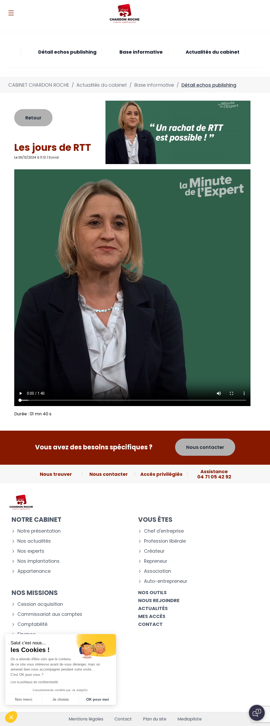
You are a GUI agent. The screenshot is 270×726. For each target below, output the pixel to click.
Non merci (23, 699)
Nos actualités (34, 541)
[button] (11, 717)
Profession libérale (165, 541)
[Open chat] (257, 713)
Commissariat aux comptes (49, 614)
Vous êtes (155, 519)
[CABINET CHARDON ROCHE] (124, 13)
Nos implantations (38, 561)
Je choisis (60, 699)
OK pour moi (97, 699)
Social (54, 157)
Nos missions (35, 592)
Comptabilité (32, 624)
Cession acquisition (40, 604)
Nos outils (152, 592)
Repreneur (155, 561)
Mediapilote (189, 719)
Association (157, 571)
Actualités (153, 608)
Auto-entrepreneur (165, 581)
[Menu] (11, 13)
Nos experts (30, 551)
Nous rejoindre (159, 600)
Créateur (154, 551)
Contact (150, 624)
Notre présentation (39, 531)
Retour (33, 117)
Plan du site (154, 719)
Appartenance (34, 571)
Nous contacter (205, 447)
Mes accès (151, 616)
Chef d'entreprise (164, 531)
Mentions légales (86, 719)
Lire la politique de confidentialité (34, 682)
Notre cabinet (36, 519)
